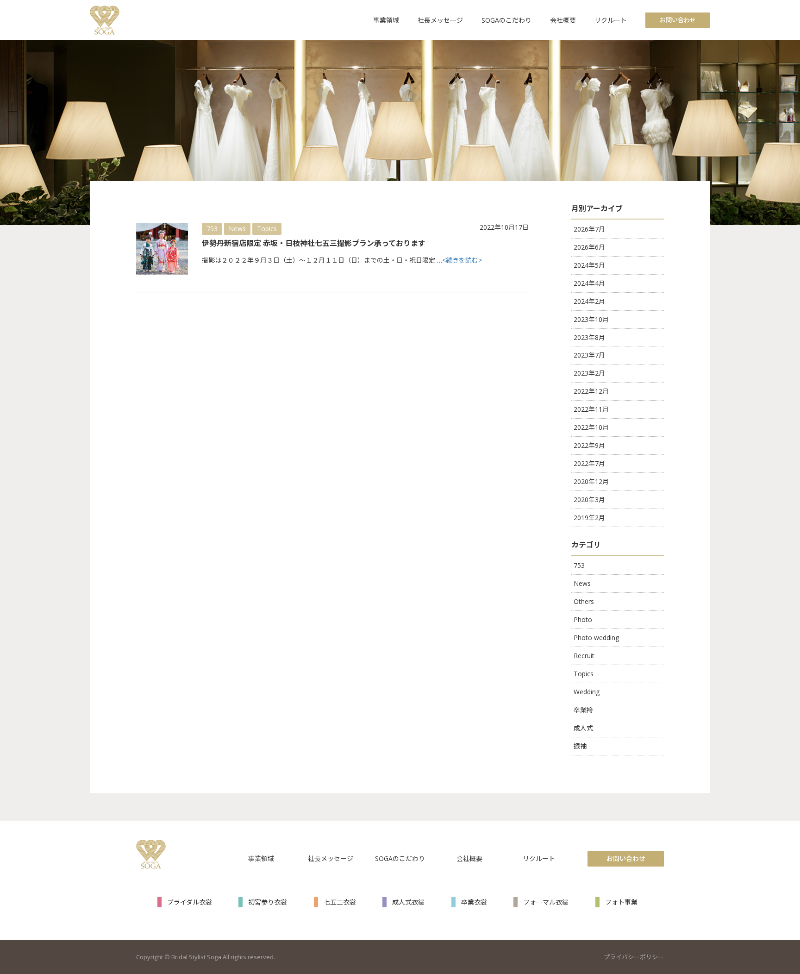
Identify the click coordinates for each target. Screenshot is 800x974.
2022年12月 (591, 391)
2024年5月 (589, 265)
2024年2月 (589, 301)
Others (584, 601)
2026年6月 (589, 247)
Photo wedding (596, 637)
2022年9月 (589, 445)
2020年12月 (591, 481)
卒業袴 (583, 709)
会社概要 (563, 20)
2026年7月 (589, 229)
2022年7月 (589, 463)
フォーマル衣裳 (546, 902)
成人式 (583, 727)
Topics (267, 228)
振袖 (580, 745)
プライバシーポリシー (634, 957)
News (237, 228)
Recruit (584, 655)
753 (212, 228)
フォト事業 (621, 902)
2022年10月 (591, 427)
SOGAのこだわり (506, 20)
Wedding (587, 691)
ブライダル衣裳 (189, 902)
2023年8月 (589, 337)
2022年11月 (591, 409)
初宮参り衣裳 (267, 902)
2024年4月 (589, 283)
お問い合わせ (678, 20)
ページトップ (779, 919)
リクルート (610, 20)
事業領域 (386, 20)
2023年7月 (589, 355)
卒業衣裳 (474, 902)
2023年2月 (589, 373)
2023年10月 (591, 319)
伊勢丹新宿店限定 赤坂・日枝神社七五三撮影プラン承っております (313, 243)
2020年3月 (589, 499)
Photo (583, 619)
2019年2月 (589, 517)
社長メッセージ (440, 20)
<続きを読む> (462, 260)
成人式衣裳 (408, 902)
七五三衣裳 (340, 902)
